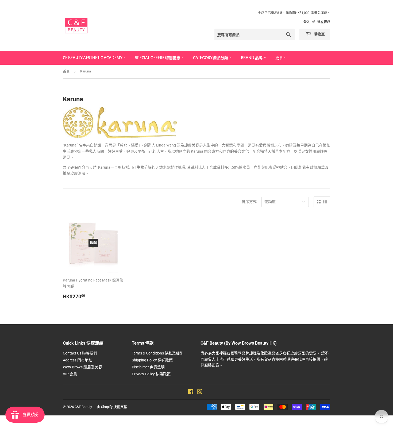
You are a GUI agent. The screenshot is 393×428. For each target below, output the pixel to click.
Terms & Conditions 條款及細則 (157, 353)
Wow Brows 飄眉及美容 (82, 367)
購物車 (319, 34)
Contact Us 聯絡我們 (80, 353)
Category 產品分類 (211, 57)
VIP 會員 (70, 374)
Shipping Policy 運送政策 (152, 360)
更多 (279, 58)
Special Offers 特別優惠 (158, 57)
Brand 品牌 (252, 57)
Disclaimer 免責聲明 (148, 367)
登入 (306, 22)
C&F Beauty (83, 407)
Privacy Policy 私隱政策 (151, 374)
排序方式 (249, 201)
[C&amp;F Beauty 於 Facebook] (191, 392)
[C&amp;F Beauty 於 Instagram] (199, 392)
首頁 (66, 71)
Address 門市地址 (77, 360)
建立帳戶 (323, 22)
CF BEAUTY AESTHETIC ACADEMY (93, 57)
